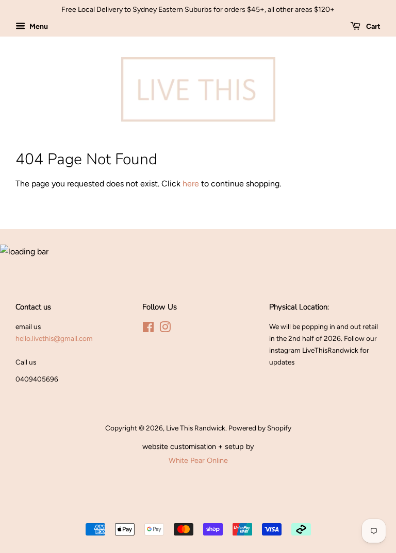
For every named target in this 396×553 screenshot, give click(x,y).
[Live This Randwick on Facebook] (148, 329)
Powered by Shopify (259, 428)
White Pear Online (198, 460)
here (191, 183)
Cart (373, 26)
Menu (38, 26)
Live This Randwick (195, 428)
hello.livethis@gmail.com (54, 338)
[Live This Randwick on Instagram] (165, 329)
